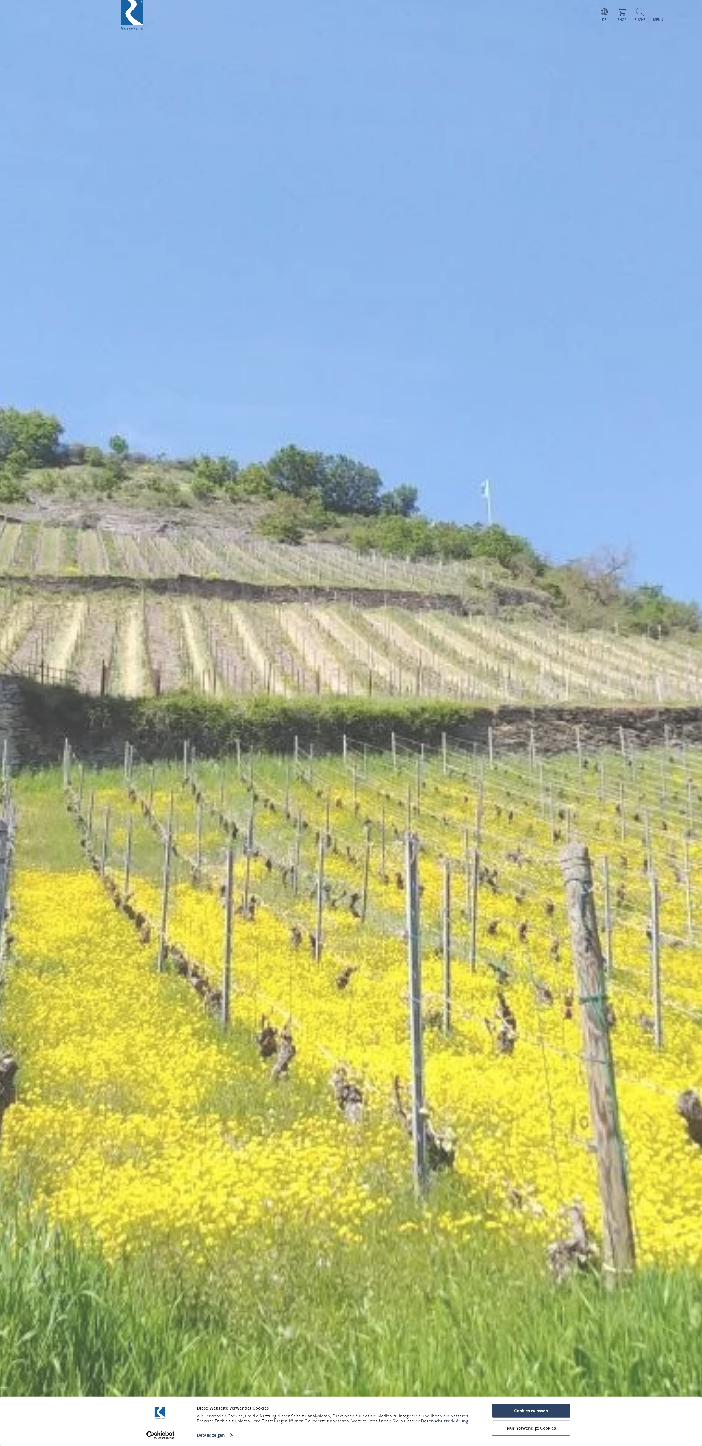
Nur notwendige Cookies (531, 1428)
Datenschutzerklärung (444, 1421)
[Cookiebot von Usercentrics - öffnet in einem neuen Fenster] (161, 1435)
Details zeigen (211, 1435)
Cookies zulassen (531, 1411)
